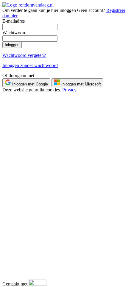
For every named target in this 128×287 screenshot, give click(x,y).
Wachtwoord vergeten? (24, 55)
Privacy (69, 89)
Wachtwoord (14, 32)
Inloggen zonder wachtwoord (30, 65)
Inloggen (12, 45)
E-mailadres (13, 21)
